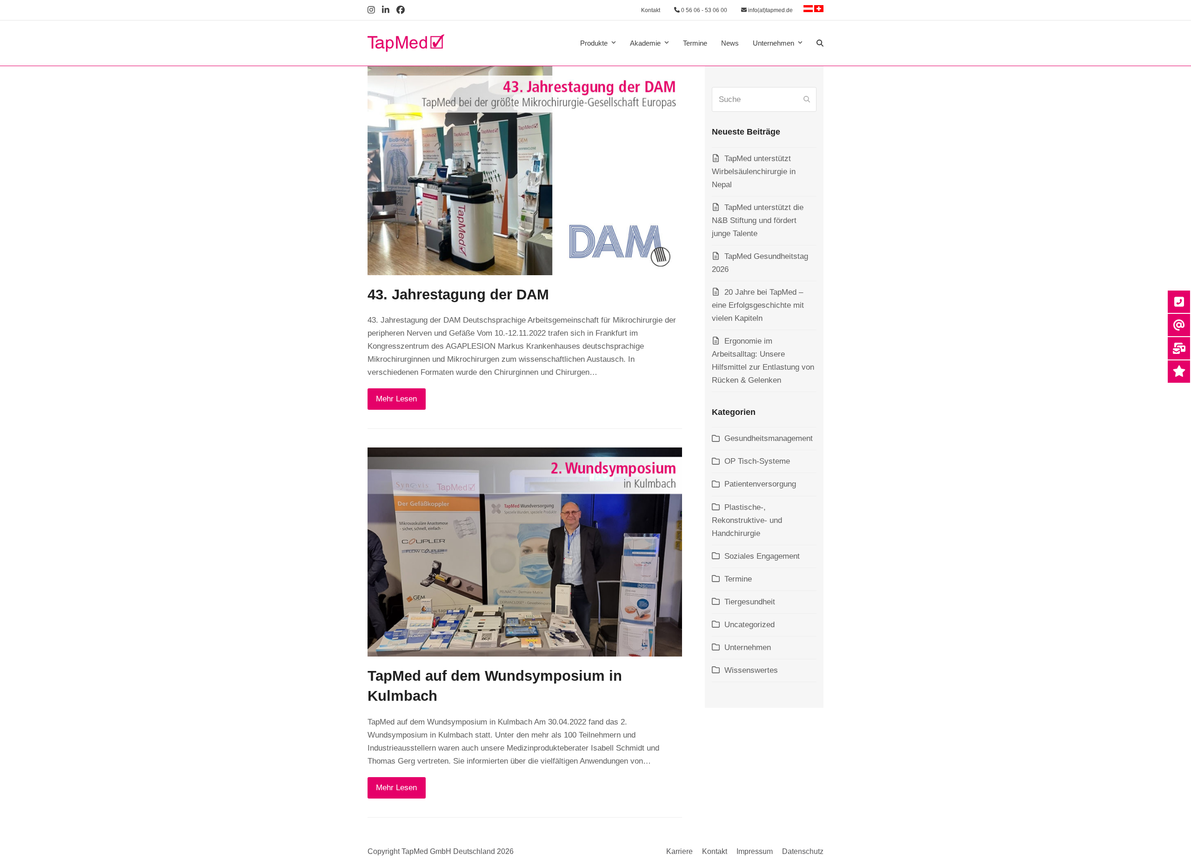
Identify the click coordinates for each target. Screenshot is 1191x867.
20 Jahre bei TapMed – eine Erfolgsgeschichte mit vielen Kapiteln (758, 305)
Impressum (754, 851)
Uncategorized (749, 624)
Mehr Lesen (396, 398)
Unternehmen (747, 647)
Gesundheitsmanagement (768, 438)
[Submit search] (806, 99)
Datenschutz (802, 851)
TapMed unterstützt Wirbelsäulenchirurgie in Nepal (754, 171)
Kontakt (650, 10)
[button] (820, 43)
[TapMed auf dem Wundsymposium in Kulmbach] (525, 551)
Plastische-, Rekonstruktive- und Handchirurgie (747, 520)
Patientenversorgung (760, 484)
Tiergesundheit (749, 601)
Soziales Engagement (762, 556)
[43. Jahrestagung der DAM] (525, 170)
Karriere (679, 851)
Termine (738, 579)
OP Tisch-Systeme (757, 461)
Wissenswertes (751, 670)
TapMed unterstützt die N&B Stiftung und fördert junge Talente (757, 220)
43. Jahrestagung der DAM (458, 294)
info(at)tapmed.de (770, 10)
